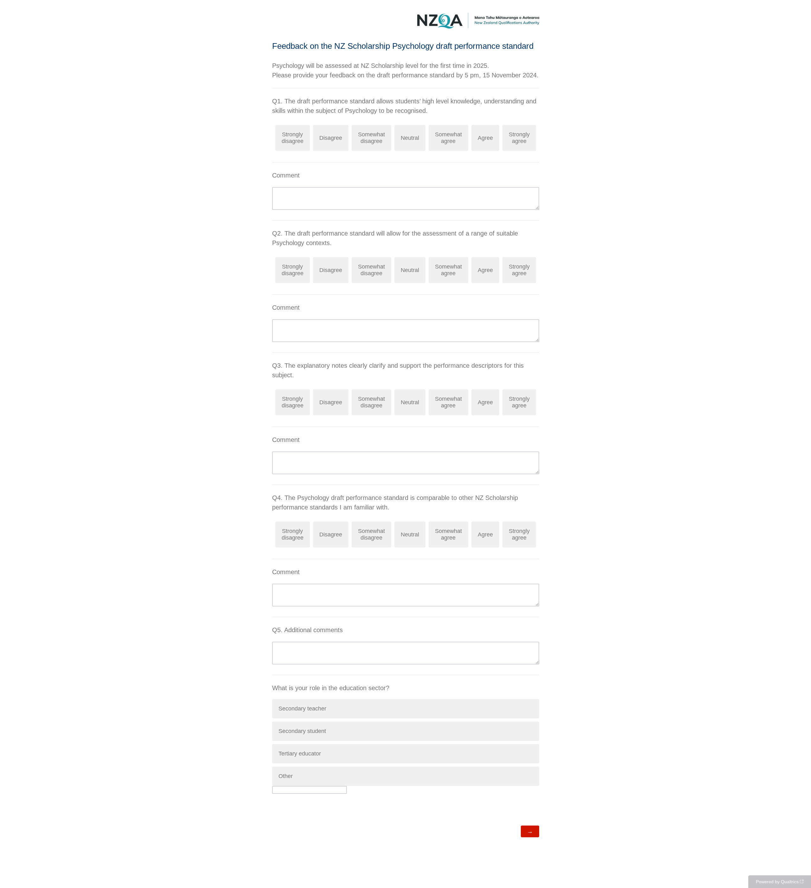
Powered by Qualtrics (777, 881)
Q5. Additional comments (307, 629)
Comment (286, 175)
